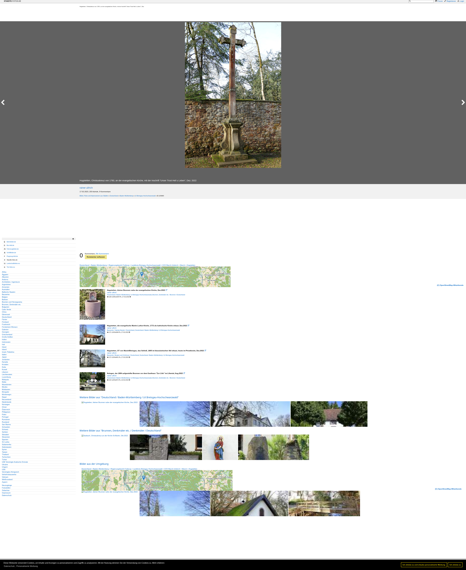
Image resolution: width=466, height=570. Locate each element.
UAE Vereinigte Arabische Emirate (15, 462)
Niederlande (6, 402)
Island (4, 349)
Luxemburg (6, 377)
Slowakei (5, 434)
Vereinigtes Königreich (10, 472)
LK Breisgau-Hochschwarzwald (145, 196)
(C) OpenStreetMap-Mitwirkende (450, 285)
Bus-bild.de (10, 245)
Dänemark (6, 314)
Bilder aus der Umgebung (94, 463)
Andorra (5, 279)
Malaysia (5, 379)
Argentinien (6, 284)
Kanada (5, 362)
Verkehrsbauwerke (9, 474)
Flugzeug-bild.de (12, 256)
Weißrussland (7, 479)
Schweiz (5, 429)
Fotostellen (6, 488)
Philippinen (6, 412)
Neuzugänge (7, 485)
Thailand (5, 454)
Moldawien (6, 389)
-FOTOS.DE (12, 1)
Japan (4, 357)
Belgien (5, 297)
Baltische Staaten (8, 292)
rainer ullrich (86, 187)
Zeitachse (5, 490)
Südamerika (6, 444)
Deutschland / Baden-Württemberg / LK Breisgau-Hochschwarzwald (129, 295)
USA (3, 469)
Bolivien (5, 299)
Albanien (5, 277)
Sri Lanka (5, 442)
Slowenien (6, 437)
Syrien (4, 449)
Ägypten (5, 274)
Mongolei (5, 392)
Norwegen (6, 404)
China (4, 312)
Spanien (5, 439)
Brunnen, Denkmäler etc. (11, 304)
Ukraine (5, 464)
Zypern (4, 482)
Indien (4, 339)
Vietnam (5, 477)
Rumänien (6, 419)
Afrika (4, 272)
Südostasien (6, 447)
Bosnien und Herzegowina (12, 302)
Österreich (6, 409)
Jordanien (6, 359)
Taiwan (4, 452)
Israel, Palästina (8, 352)
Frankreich (6, 324)
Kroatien (5, 364)
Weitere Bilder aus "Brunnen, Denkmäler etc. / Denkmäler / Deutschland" (121, 430)
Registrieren (451, 1)
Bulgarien (5, 307)
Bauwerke (6, 294)
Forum (440, 1)
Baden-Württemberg (126, 196)
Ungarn (5, 467)
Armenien (5, 287)
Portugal (5, 417)
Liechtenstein (7, 374)
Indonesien (6, 342)
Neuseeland (6, 399)
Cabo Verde (6, 309)
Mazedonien (6, 384)
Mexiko (4, 387)
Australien (6, 289)
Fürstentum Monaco (9, 327)
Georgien (5, 332)
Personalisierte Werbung (27, 566)
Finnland (5, 322)
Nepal (4, 397)
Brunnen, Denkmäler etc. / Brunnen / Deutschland (168, 295)
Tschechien (6, 457)
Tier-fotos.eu (11, 267)
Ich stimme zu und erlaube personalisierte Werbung (424, 565)
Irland (4, 347)
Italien (4, 354)
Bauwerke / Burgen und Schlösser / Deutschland (123, 355)
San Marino (6, 424)
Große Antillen (7, 337)
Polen (4, 414)
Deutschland (114, 196)
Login (462, 1)
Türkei (4, 459)
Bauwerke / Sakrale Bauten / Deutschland (120, 330)
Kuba (4, 367)
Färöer (4, 319)
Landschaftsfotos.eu (13, 263)
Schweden (6, 427)
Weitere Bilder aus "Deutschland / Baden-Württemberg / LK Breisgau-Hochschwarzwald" (129, 397)
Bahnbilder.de (11, 242)
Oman (4, 407)
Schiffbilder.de (11, 252)
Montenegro (6, 394)
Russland (5, 422)
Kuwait (4, 369)
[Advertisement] (124, 14)
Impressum (6, 493)
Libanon (5, 372)
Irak (3, 344)
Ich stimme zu (455, 565)
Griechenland (7, 334)
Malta (4, 382)
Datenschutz (7, 495)
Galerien (5, 329)
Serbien (5, 432)
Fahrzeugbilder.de (13, 249)
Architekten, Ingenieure (11, 282)
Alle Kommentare (102, 254)
